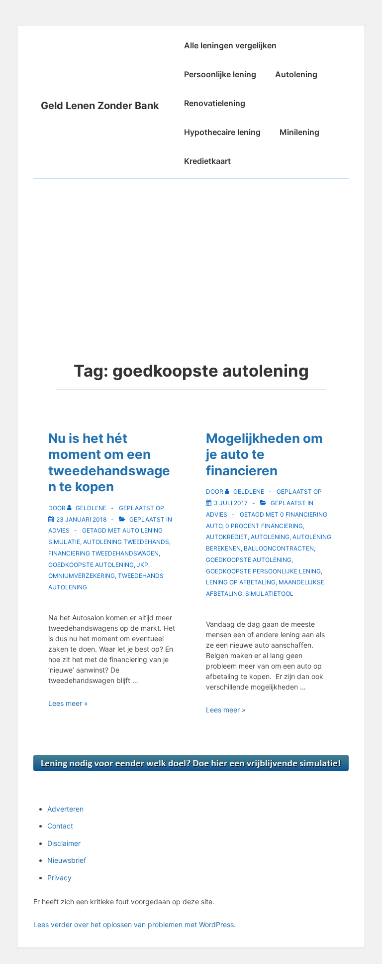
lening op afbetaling (241, 582)
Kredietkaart (207, 161)
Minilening (299, 132)
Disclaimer (64, 843)
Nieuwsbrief (66, 860)
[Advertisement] (191, 253)
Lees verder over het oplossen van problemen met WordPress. (134, 924)
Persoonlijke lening (220, 74)
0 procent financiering (264, 526)
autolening (270, 537)
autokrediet (227, 537)
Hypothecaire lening (222, 132)
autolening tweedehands (126, 542)
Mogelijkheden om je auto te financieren (264, 454)
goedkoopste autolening (91, 564)
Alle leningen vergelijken (230, 45)
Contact (60, 826)
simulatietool (269, 593)
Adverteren (65, 809)
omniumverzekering (81, 575)
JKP (142, 564)
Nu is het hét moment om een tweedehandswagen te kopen (109, 462)
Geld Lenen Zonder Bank (100, 106)
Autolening (296, 74)
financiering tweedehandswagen (103, 553)
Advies (59, 530)
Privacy (59, 877)
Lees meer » (68, 703)
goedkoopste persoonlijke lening (263, 571)
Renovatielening (214, 103)
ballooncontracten (279, 548)
